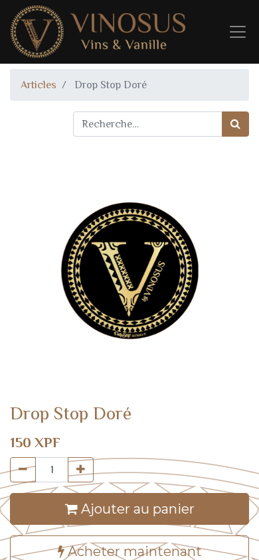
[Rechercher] (235, 124)
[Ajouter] (81, 469)
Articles (38, 85)
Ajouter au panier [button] (136, 509)
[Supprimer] (23, 469)
